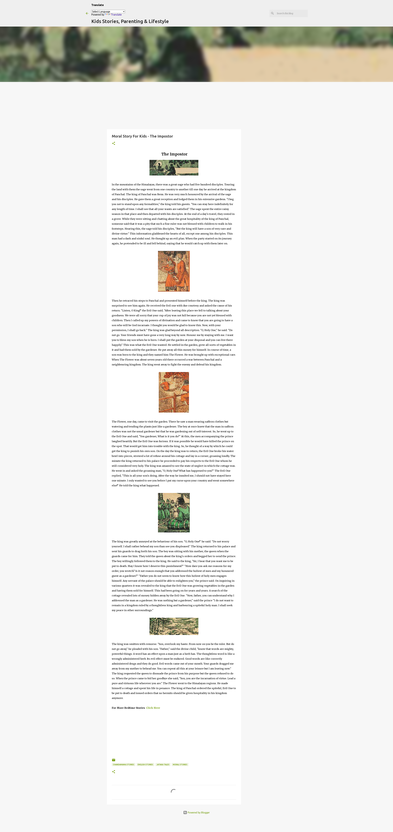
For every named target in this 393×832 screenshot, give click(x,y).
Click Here (153, 707)
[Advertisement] (196, 104)
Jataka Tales (163, 765)
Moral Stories (180, 765)
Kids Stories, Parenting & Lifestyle (130, 21)
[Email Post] (113, 761)
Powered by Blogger (198, 812)
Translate (116, 14)
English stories (145, 765)
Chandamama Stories (123, 765)
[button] (113, 144)
